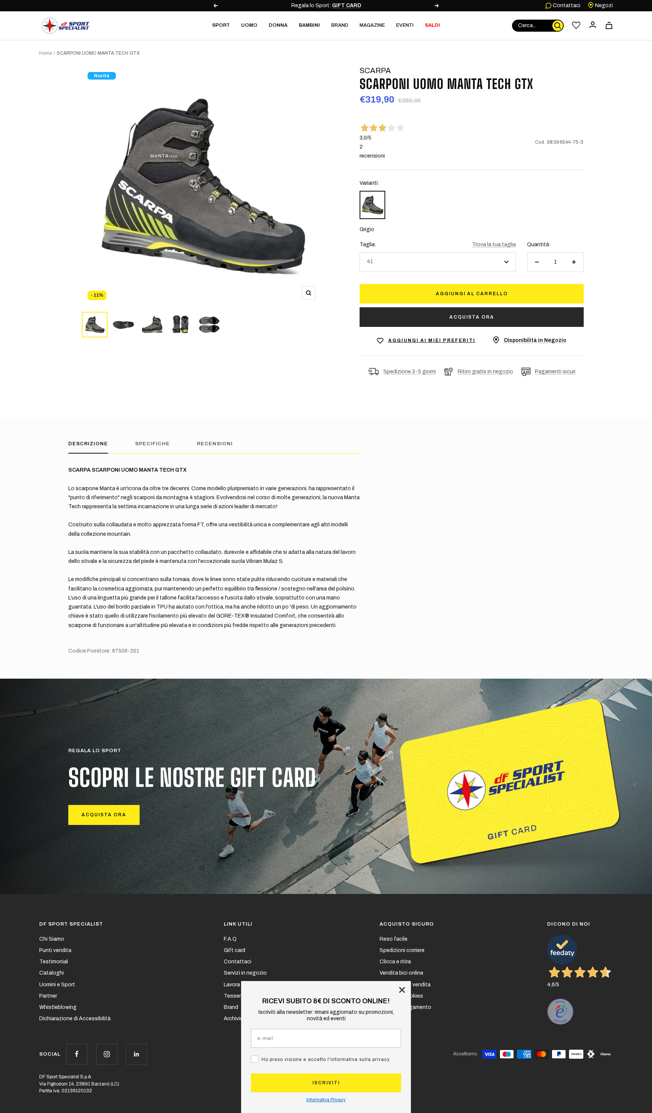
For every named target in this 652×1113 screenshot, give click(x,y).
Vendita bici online (401, 973)
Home (45, 53)
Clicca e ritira (395, 961)
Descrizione (88, 443)
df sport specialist (71, 924)
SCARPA (375, 70)
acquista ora (104, 814)
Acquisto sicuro (407, 924)
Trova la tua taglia (494, 244)
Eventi (405, 25)
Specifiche (152, 443)
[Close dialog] (402, 990)
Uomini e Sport (57, 984)
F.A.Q (230, 939)
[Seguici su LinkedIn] (136, 1054)
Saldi (432, 25)
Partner (48, 996)
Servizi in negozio (245, 973)
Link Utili (238, 924)
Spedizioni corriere (402, 950)
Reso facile (394, 939)
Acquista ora (471, 317)
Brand (339, 25)
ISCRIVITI (326, 1082)
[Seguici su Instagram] (106, 1054)
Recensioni (215, 443)
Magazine (372, 25)
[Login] (592, 25)
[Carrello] (609, 25)
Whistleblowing (58, 1007)
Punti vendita (55, 950)
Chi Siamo (51, 939)
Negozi (603, 5)
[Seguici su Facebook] (76, 1054)
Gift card (234, 950)
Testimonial (53, 961)
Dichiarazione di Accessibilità (75, 1018)
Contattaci (566, 5)
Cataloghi (51, 973)
